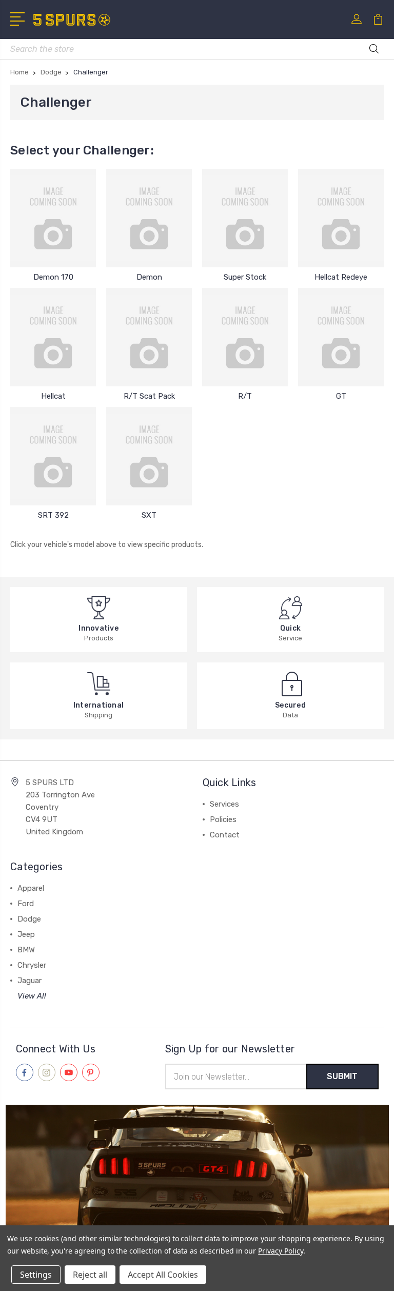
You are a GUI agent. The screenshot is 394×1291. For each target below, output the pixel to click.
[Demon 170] (53, 218)
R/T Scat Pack (149, 396)
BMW (26, 949)
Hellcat (53, 396)
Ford (25, 903)
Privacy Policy (280, 1251)
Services (224, 804)
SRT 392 (53, 515)
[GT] (341, 337)
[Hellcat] (53, 337)
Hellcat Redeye (340, 277)
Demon (149, 277)
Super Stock (245, 277)
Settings (36, 1274)
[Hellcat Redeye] (341, 218)
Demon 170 (53, 277)
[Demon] (149, 218)
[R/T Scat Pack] (149, 337)
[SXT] (149, 456)
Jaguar (29, 980)
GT (341, 396)
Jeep (26, 934)
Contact (225, 834)
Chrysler (31, 965)
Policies (223, 819)
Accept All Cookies (163, 1274)
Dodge (29, 919)
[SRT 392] (53, 456)
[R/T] (245, 337)
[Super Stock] (245, 218)
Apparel (30, 888)
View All (31, 996)
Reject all (90, 1274)
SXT (149, 515)
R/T (245, 396)
